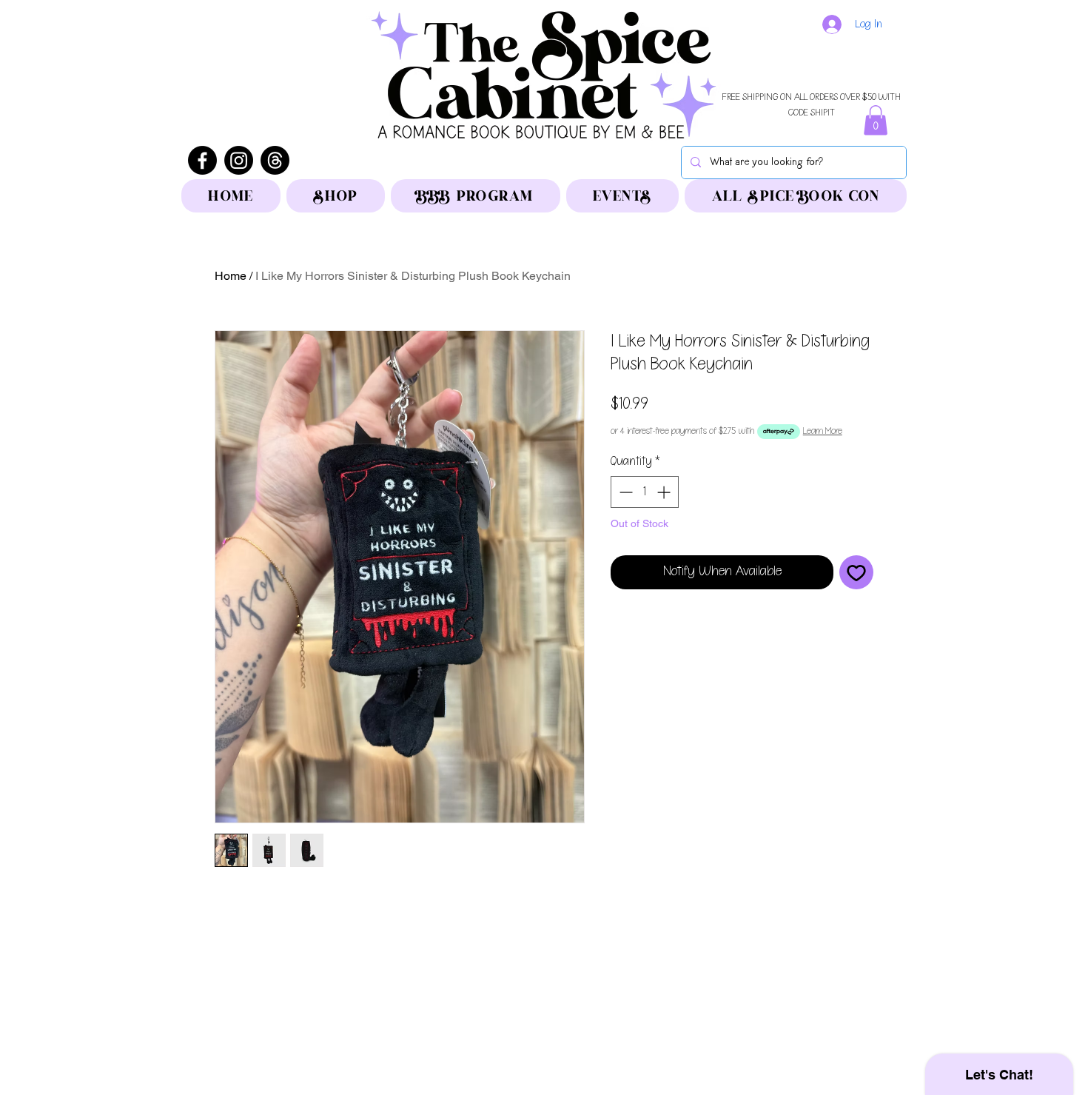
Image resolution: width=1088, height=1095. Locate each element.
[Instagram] (238, 160)
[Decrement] (624, 492)
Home (230, 276)
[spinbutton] (645, 492)
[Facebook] (202, 160)
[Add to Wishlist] (856, 572)
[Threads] (275, 160)
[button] (875, 120)
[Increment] (665, 492)
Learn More (822, 431)
